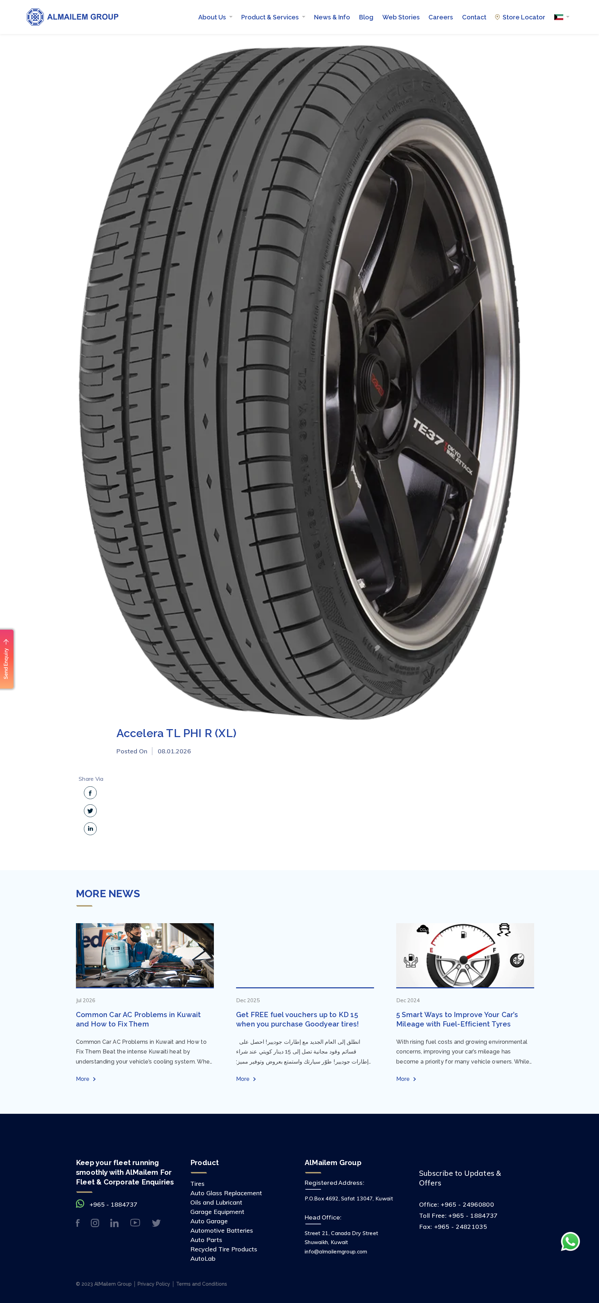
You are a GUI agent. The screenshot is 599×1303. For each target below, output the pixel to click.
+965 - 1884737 (113, 1204)
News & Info (332, 17)
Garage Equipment (217, 1212)
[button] (562, 17)
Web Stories (401, 17)
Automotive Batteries (221, 1230)
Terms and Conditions (201, 1284)
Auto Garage (209, 1221)
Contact (474, 17)
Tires (197, 1184)
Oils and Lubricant (216, 1202)
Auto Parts (206, 1240)
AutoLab (202, 1258)
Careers (440, 17)
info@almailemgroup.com (336, 1251)
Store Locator (524, 17)
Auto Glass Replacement (226, 1193)
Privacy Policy (154, 1284)
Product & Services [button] (270, 17)
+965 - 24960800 (467, 1204)
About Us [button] (212, 17)
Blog (366, 17)
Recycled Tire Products (223, 1249)
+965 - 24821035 (460, 1227)
